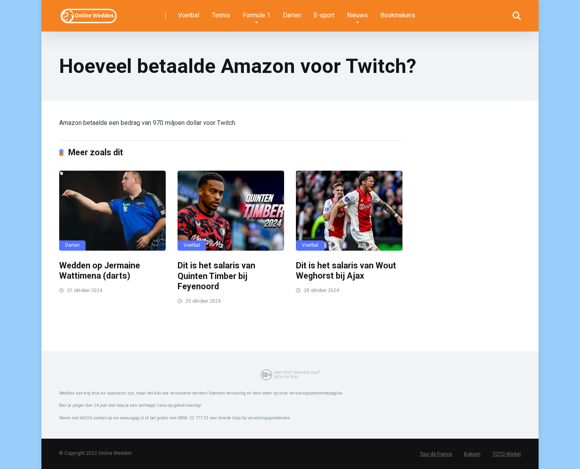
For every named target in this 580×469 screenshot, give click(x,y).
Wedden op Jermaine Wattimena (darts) (99, 271)
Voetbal (188, 15)
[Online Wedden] (89, 13)
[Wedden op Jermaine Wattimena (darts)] (112, 210)
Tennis (221, 15)
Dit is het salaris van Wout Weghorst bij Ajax (346, 271)
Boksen (472, 454)
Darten (292, 15)
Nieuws (357, 15)
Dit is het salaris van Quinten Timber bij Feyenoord (216, 276)
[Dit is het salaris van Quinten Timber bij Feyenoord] (231, 211)
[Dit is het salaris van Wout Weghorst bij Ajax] (349, 210)
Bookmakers (397, 15)
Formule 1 (256, 15)
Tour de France (436, 454)
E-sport (324, 15)
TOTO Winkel (506, 454)
